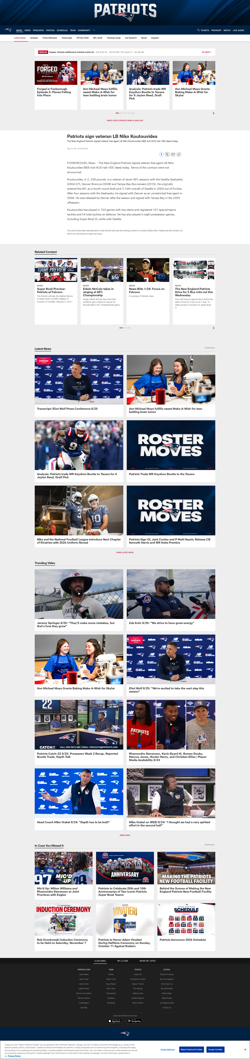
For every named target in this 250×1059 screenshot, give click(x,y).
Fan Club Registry (167, 979)
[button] (117, 113)
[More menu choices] (94, 30)
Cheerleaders (84, 1003)
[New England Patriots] (125, 1034)
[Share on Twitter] (167, 156)
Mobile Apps (167, 993)
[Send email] (173, 156)
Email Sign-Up (166, 984)
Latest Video (84, 979)
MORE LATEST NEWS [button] (125, 552)
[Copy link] (179, 154)
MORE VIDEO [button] (125, 835)
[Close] (245, 1049)
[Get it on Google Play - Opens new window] (134, 1022)
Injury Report (111, 984)
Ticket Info (138, 974)
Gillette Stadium (138, 998)
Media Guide (167, 998)
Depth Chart (111, 979)
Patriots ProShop (166, 974)
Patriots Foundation (84, 993)
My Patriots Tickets (137, 979)
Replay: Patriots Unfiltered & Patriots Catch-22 (71, 52)
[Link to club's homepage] (8, 29)
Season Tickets (138, 984)
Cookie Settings (168, 1049)
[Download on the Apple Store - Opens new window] (114, 1021)
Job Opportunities (167, 1003)
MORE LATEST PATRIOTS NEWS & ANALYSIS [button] (125, 120)
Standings (111, 1003)
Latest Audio (84, 984)
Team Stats (111, 988)
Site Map (83, 1008)
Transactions (111, 993)
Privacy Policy (14, 1056)
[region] (125, 1049)
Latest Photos (84, 988)
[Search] (198, 30)
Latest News (84, 974)
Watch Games (137, 1003)
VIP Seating (137, 988)
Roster (111, 974)
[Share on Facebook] (161, 156)
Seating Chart (138, 993)
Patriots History (84, 998)
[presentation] (214, 113)
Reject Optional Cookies (191, 1049)
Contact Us (166, 1008)
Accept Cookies (215, 1049)
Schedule (111, 998)
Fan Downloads (167, 988)
